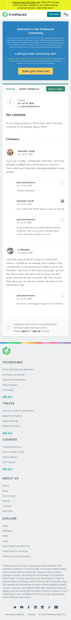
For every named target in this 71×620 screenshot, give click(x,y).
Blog (5, 490)
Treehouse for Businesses (16, 556)
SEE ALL (8, 396)
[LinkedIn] (35, 607)
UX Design (8, 389)
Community (9, 495)
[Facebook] (28, 607)
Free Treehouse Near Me (16, 546)
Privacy (31, 614)
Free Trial (54, 14)
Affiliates (7, 530)
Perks (5, 535)
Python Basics (10, 457)
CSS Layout (9, 462)
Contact (7, 506)
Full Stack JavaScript (14, 374)
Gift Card (7, 511)
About (6, 485)
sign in (24, 331)
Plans (5, 525)
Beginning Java (11, 425)
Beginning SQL (11, 420)
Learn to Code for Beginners (18, 410)
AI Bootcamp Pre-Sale (24, 2)
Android (10, 88)
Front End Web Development (18, 369)
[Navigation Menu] (66, 14)
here (60, 47)
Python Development (14, 379)
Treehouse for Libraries (15, 551)
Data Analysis (10, 384)
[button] (7, 5)
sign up (36, 331)
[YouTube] (21, 607)
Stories (6, 500)
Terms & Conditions (14, 614)
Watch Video (55, 89)
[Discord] (56, 607)
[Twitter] (14, 607)
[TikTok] (49, 607)
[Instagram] (42, 607)
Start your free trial (35, 71)
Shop (5, 541)
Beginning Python (12, 415)
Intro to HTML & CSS (13, 451)
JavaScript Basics (12, 446)
